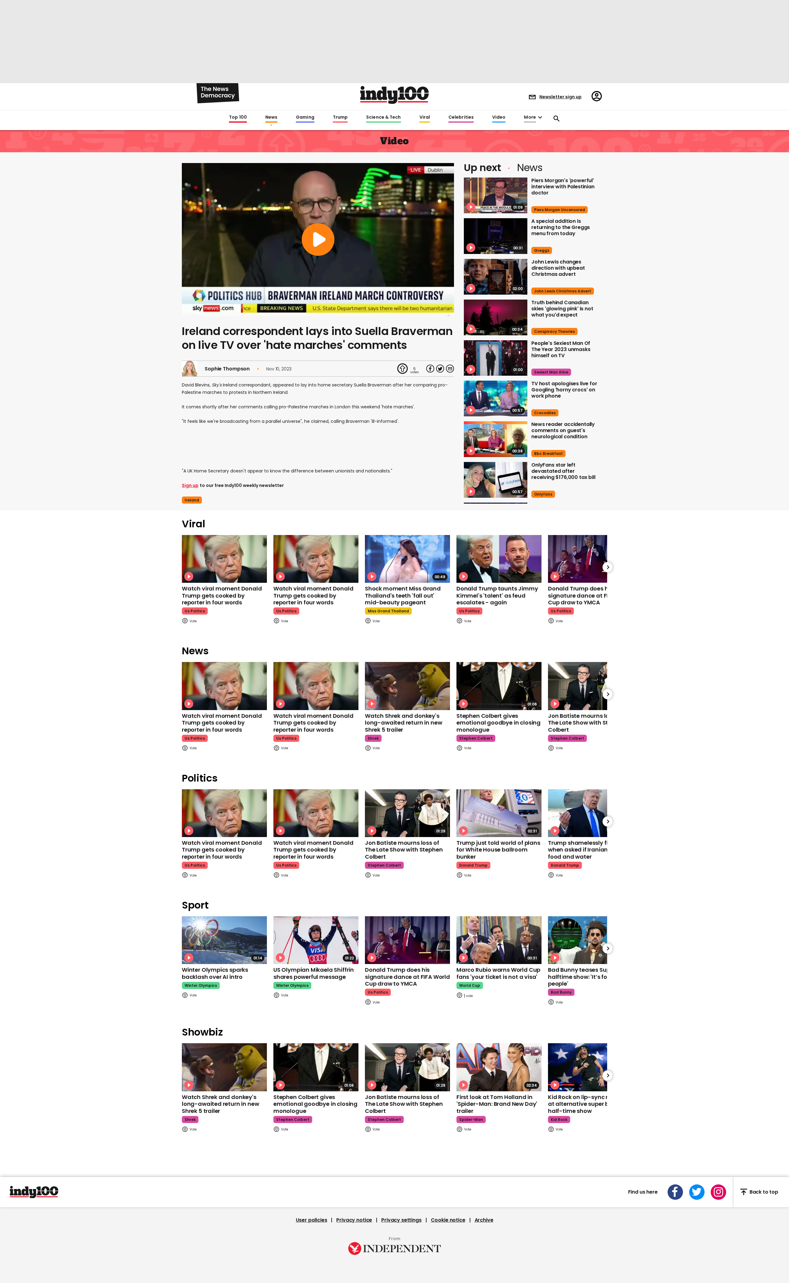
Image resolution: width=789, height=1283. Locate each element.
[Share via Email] (450, 369)
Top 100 (238, 117)
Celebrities (461, 117)
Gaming (305, 117)
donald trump (473, 865)
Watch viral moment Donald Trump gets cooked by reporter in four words (222, 595)
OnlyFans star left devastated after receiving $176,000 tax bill (563, 471)
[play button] (318, 239)
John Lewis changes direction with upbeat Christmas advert (558, 268)
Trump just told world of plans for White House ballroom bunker (498, 849)
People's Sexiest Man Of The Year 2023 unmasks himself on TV (561, 349)
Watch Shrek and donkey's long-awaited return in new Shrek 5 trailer (403, 722)
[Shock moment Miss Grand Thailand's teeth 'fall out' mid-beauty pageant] (407, 559)
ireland (192, 500)
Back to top (764, 1192)
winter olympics (201, 985)
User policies (311, 1220)
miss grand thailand (388, 611)
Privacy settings (401, 1220)
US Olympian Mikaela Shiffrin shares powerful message (313, 973)
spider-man (471, 1119)
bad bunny (561, 992)
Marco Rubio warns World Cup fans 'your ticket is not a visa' (498, 973)
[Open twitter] (697, 1192)
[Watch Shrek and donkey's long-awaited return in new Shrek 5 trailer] (407, 686)
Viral (424, 117)
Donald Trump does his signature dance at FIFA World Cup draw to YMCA (590, 595)
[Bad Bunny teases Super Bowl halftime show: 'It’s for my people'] (590, 940)
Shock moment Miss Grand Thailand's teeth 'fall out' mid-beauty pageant (403, 595)
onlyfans (543, 494)
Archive (484, 1220)
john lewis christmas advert (562, 291)
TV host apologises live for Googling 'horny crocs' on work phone (564, 389)
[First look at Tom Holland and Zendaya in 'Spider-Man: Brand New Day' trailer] (499, 1067)
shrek (373, 738)
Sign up (190, 485)
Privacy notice (354, 1220)
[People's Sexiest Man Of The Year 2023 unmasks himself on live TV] (495, 358)
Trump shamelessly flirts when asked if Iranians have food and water (587, 849)
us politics (195, 611)
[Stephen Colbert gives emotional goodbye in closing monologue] (499, 686)
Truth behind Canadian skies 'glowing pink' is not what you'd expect (562, 308)
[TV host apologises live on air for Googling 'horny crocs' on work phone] (495, 398)
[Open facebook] (675, 1192)
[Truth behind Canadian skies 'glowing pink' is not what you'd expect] (495, 317)
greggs (541, 250)
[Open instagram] (718, 1192)
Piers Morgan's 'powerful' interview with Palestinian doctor (563, 186)
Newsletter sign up (560, 97)
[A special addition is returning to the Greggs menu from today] (495, 236)
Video (498, 117)
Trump (340, 117)
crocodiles (545, 412)
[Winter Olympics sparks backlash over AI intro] (224, 940)
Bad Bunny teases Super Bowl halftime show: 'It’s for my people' (589, 976)
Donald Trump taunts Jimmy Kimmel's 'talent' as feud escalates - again (497, 595)
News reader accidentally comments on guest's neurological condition (563, 430)
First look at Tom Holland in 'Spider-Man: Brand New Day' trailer (496, 1104)
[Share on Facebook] (430, 369)
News (271, 117)
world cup (469, 985)
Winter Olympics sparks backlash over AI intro (215, 973)
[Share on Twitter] (440, 369)
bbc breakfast (548, 453)
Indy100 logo (394, 95)
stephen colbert (476, 738)
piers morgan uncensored (559, 209)
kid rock (559, 1119)
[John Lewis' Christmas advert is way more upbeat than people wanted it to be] (495, 277)
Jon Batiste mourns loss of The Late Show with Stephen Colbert (587, 722)
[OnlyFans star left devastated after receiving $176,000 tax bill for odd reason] (495, 480)
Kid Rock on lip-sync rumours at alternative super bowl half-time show (589, 1104)
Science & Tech (383, 117)
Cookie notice (448, 1220)
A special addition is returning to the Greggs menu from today (560, 227)
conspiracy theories (554, 331)
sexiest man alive (551, 372)
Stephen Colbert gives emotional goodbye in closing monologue (498, 722)
